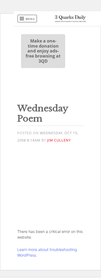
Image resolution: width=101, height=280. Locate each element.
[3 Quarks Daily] (70, 20)
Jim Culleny (59, 140)
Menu (30, 19)
